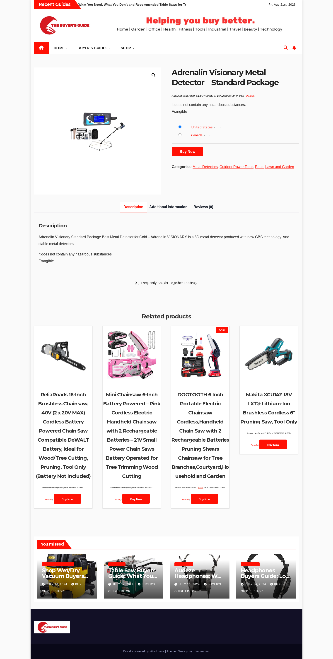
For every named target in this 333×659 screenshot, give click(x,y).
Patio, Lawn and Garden (274, 167)
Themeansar (201, 651)
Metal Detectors (205, 167)
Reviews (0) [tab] (203, 207)
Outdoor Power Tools (236, 167)
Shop (126, 48)
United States (202, 127)
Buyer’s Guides (93, 48)
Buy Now (187, 152)
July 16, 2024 (190, 584)
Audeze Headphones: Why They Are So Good (199, 576)
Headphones (184, 564)
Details (250, 95)
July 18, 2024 (57, 584)
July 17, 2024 (124, 584)
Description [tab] (133, 207)
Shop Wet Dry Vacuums (58, 564)
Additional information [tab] (168, 207)
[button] (286, 48)
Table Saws (117, 564)
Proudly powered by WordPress (144, 651)
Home (60, 48)
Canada (197, 135)
